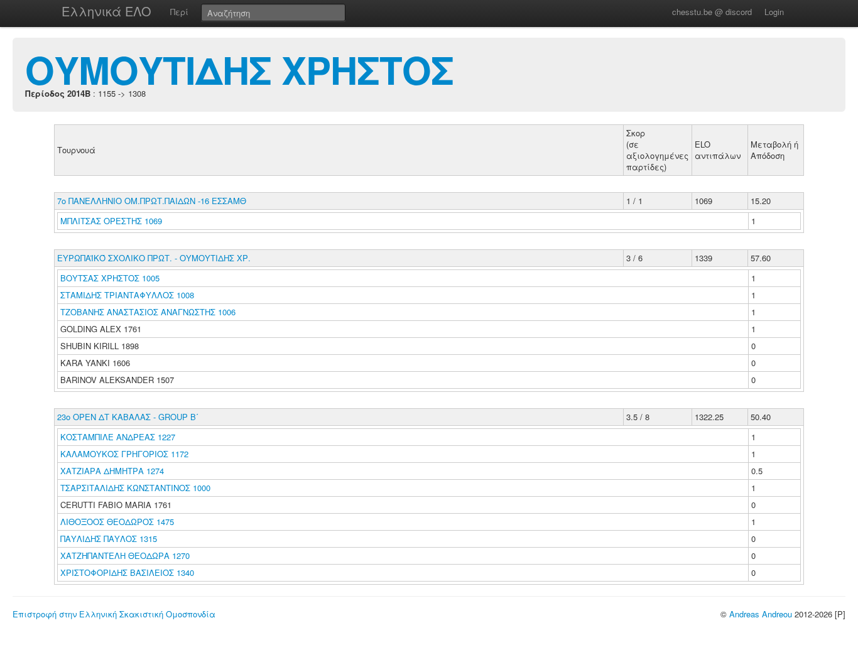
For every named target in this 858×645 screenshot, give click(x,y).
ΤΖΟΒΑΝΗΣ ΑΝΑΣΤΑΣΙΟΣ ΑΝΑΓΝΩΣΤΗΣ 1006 (148, 312)
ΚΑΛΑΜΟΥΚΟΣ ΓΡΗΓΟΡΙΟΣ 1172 (124, 454)
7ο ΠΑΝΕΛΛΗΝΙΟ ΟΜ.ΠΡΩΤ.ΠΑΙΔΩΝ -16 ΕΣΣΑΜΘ (151, 201)
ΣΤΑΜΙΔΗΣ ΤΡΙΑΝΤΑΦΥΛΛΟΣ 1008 (127, 295)
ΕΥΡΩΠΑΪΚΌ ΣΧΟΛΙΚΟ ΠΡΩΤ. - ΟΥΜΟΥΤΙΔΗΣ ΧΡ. (154, 258)
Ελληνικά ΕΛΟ (106, 11)
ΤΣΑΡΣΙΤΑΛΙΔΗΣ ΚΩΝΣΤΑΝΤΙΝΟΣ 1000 (135, 488)
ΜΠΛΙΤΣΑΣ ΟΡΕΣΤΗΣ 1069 (111, 221)
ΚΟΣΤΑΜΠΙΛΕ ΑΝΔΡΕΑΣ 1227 (117, 437)
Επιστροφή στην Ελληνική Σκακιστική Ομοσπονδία (114, 614)
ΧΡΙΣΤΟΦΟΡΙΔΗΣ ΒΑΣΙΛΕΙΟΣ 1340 (127, 572)
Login (774, 12)
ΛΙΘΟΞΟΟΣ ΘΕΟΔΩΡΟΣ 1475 (117, 522)
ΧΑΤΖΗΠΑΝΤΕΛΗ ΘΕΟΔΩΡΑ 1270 (125, 555)
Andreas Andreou (760, 614)
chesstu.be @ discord (712, 12)
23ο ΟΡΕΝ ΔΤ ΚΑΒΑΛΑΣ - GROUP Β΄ (127, 417)
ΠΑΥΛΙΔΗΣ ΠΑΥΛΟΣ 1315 (108, 539)
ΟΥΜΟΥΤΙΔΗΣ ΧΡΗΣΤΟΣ (239, 69)
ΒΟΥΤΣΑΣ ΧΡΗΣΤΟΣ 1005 (110, 278)
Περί (179, 12)
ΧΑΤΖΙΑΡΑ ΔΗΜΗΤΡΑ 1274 (112, 471)
